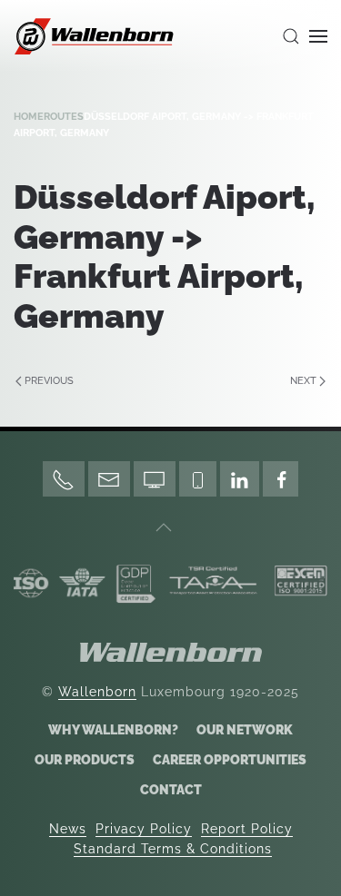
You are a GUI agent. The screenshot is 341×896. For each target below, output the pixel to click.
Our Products (85, 760)
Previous (49, 381)
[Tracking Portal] (155, 479)
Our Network (244, 730)
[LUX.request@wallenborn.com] (109, 479)
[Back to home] (95, 36)
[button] (291, 36)
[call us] (64, 479)
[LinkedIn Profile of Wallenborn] (239, 479)
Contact (171, 790)
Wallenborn (97, 691)
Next (303, 381)
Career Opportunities (229, 760)
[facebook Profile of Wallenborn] (280, 479)
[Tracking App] (197, 479)
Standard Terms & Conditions (173, 849)
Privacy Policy (143, 829)
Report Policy (247, 829)
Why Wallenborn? (113, 730)
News (67, 829)
